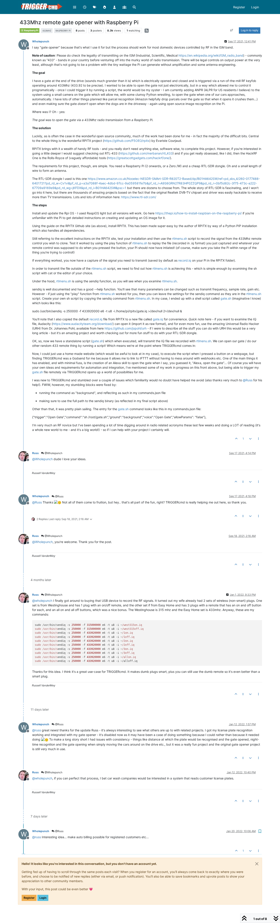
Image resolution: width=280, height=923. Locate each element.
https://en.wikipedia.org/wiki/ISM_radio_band (210, 55)
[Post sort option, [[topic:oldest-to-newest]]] (231, 30)
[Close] (257, 864)
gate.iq (158, 319)
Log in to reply (249, 30)
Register (29, 897)
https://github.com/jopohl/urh (126, 328)
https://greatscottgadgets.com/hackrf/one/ (139, 158)
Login (42, 897)
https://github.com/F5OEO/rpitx (126, 140)
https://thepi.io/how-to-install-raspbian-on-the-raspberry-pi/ (198, 213)
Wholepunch (40, 41)
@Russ (58, 496)
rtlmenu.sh (179, 238)
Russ (35, 453)
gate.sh (225, 298)
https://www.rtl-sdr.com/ (138, 197)
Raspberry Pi (31, 30)
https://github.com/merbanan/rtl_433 (146, 153)
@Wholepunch (53, 453)
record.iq (184, 260)
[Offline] (25, 456)
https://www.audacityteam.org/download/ (83, 324)
